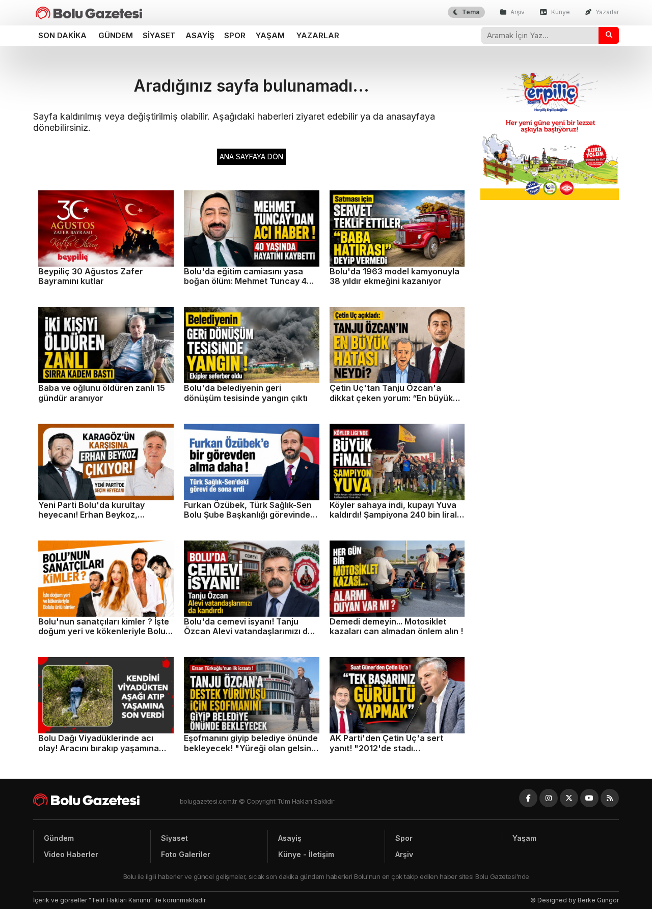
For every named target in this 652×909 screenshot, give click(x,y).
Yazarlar (606, 12)
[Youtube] (589, 798)
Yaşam (270, 35)
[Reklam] (549, 197)
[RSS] (610, 798)
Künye (560, 12)
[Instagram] (548, 798)
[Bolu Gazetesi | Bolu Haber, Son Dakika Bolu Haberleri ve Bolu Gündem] (89, 13)
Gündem (115, 35)
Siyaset (159, 35)
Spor (235, 35)
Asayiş (199, 35)
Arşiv (517, 12)
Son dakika (62, 35)
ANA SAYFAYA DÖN (251, 156)
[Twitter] (569, 798)
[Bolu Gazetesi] (106, 799)
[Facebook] (528, 798)
